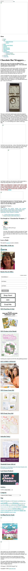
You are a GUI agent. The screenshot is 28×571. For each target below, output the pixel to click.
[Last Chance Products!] (10, 484)
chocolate (5, 208)
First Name (3, 281)
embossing (13, 505)
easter (10, 505)
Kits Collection (6, 47)
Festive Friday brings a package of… (11, 214)
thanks (13, 510)
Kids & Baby (8, 210)
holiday (25, 507)
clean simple (21, 503)
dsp (9, 208)
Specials (5, 46)
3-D (2, 501)
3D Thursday (14, 501)
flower (23, 505)
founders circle (6, 506)
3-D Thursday (6, 501)
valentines (11, 512)
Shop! (4, 44)
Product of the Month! (8, 45)
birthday (21, 501)
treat (20, 208)
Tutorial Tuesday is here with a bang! (12, 215)
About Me (5, 55)
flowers (2, 506)
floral (19, 505)
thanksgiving (16, 510)
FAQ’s (7, 42)
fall (17, 505)
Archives (2, 489)
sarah (2, 209)
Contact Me (5, 56)
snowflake (5, 510)
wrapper (24, 208)
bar (1, 208)
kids (5, 508)
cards (5, 503)
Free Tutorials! (6, 51)
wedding (14, 512)
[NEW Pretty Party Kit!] (10, 433)
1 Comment (16, 212)
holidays (2, 508)
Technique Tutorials (10, 54)
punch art (22, 508)
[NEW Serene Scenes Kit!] (10, 410)
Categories (3, 495)
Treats (8, 212)
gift (9, 506)
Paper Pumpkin (6, 49)
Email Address (4, 277)
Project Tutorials (9, 53)
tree (4, 512)
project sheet (16, 508)
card (2, 503)
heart (21, 506)
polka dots (10, 508)
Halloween (3, 210)
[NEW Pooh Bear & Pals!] (10, 328)
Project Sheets (15, 210)
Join (4, 40)
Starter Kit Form (9, 41)
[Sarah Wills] (8, 269)
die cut (4, 505)
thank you (23, 510)
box (24, 501)
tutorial (7, 512)
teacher (16, 208)
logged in (8, 242)
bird (18, 501)
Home (4, 39)
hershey (12, 208)
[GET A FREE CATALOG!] (10, 387)
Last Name (3, 285)
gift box (12, 506)
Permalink (5, 229)
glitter (14, 506)
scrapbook (2, 510)
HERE (9, 189)
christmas (15, 503)
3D (10, 501)
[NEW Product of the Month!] (10, 356)
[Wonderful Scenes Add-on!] (14, 468)
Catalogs (5, 50)
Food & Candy (21, 209)
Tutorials (12, 212)
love (6, 508)
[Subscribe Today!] (10, 461)
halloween (18, 506)
